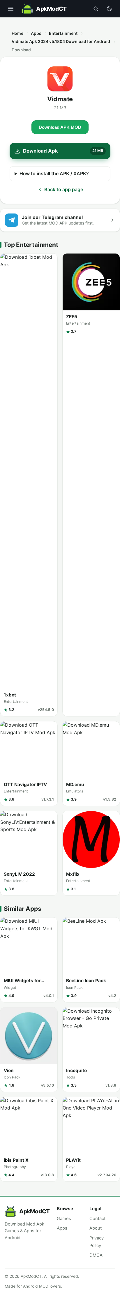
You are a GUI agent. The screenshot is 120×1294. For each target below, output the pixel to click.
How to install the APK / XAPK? (54, 173)
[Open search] (96, 9)
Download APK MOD (60, 127)
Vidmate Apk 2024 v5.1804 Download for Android (61, 41)
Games (64, 1218)
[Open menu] (11, 9)
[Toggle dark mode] (109, 9)
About (95, 1228)
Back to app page (63, 189)
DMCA (96, 1255)
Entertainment (63, 33)
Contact (97, 1218)
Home (17, 33)
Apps (36, 33)
